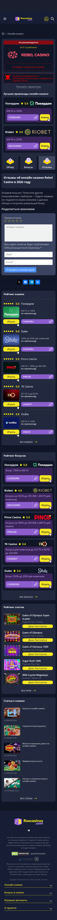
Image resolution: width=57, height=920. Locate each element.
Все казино (26, 442)
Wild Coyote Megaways (35, 675)
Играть (45, 117)
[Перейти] (3, 34)
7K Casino (27, 386)
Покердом (12, 103)
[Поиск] (52, 19)
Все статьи (26, 798)
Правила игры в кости (32, 761)
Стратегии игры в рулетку (34, 726)
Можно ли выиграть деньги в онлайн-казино (35, 744)
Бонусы (28, 167)
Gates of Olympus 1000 (35, 646)
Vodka (25, 414)
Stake (24, 331)
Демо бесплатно (37, 626)
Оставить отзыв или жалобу (28, 67)
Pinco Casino (29, 358)
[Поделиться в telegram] (31, 282)
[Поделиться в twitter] (19, 282)
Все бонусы (26, 597)
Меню (6, 19)
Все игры (26, 690)
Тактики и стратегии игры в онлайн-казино (34, 780)
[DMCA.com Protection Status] (20, 853)
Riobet (9, 132)
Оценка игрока (12, 217)
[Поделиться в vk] (37, 282)
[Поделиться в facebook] (25, 282)
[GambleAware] (38, 854)
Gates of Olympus (32, 632)
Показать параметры (28, 86)
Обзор (10, 167)
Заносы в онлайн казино (33, 708)
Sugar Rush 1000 (31, 660)
